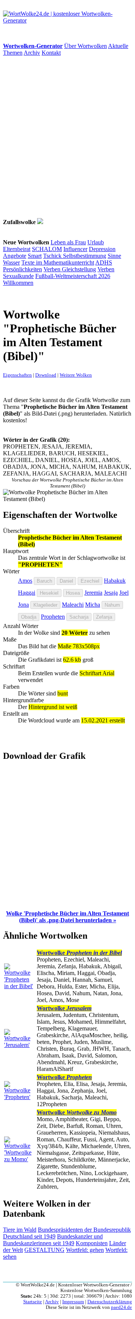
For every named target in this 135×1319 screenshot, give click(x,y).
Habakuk (115, 580)
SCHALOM (47, 249)
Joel (124, 592)
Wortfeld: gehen (85, 1250)
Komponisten (92, 1243)
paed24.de (121, 1307)
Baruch (44, 581)
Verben (53, 269)
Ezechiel (90, 581)
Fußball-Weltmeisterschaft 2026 (72, 276)
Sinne (114, 256)
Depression (102, 249)
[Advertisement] (67, 137)
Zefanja (104, 617)
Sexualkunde (18, 276)
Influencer (75, 249)
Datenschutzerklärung (109, 1301)
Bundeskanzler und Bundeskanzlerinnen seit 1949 (53, 1239)
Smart (35, 256)
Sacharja (78, 617)
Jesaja (111, 592)
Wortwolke (79, 953)
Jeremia (93, 592)
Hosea (73, 593)
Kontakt (51, 52)
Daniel (66, 581)
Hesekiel (49, 593)
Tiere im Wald (19, 1229)
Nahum (112, 605)
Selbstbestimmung (84, 256)
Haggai (26, 592)
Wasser (11, 262)
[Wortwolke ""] (40, 222)
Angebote (14, 256)
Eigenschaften (17, 375)
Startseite (32, 1301)
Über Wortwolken (85, 46)
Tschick (53, 256)
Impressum (73, 1301)
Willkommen (18, 283)
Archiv (32, 52)
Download (45, 375)
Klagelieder (45, 605)
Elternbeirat (16, 249)
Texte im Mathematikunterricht (57, 262)
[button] (67, 916)
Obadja (28, 617)
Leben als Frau (68, 242)
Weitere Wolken (76, 375)
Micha (92, 604)
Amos (25, 580)
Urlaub (95, 242)
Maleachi (73, 604)
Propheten (53, 616)
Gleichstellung (79, 269)
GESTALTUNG (44, 1250)
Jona (23, 604)
